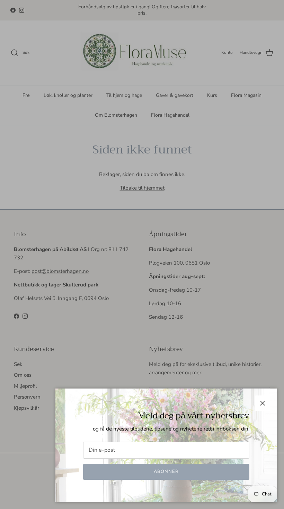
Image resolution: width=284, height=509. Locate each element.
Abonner (166, 471)
